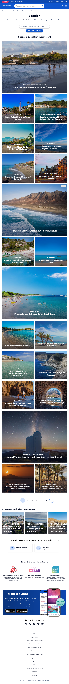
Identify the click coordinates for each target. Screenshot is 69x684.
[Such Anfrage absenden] (42, 6)
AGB (34, 661)
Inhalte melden (34, 637)
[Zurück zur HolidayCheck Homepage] (6, 6)
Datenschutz (34, 651)
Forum (60, 20)
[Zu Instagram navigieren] (30, 623)
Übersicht (10, 20)
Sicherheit (35, 672)
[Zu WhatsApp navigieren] (42, 623)
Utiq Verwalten (34, 658)
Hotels (18, 20)
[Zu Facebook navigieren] (26, 623)
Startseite (4, 10)
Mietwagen (44, 20)
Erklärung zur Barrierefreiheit (34, 668)
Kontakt (51, 1)
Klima (36, 20)
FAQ (34, 633)
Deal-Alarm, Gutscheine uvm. (34, 640)
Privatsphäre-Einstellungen (34, 654)
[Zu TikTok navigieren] (34, 623)
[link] (62, 6)
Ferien (10, 10)
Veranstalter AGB (34, 644)
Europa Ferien (17, 10)
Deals (5, 1)
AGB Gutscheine (34, 665)
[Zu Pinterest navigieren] (38, 623)
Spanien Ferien (26, 10)
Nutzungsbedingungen (34, 647)
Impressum (34, 675)
